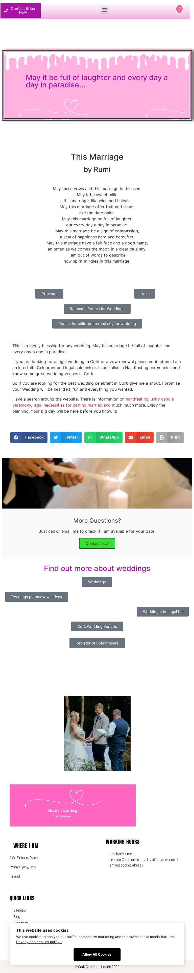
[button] (105, 10)
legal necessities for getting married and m (74, 405)
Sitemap (19, 910)
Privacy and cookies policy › (39, 942)
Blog (16, 917)
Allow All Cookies (97, 954)
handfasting (137, 399)
